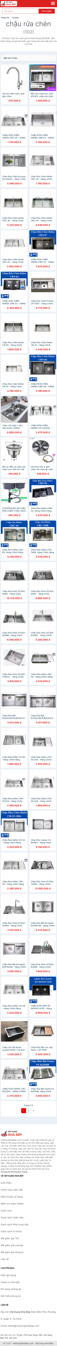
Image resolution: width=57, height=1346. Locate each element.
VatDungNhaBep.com (23, 1343)
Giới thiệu (6, 1182)
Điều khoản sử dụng (12, 1196)
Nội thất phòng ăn (11, 1296)
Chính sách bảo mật (12, 1189)
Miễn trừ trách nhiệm (12, 1203)
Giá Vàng (48, 1335)
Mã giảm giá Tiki (10, 1238)
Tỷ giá (19, 1335)
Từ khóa (15, 17)
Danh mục (6, 1210)
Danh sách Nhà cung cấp (14, 1224)
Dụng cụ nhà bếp (10, 1282)
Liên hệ (5, 1259)
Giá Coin (13, 1338)
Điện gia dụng (8, 1275)
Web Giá (4, 1338)
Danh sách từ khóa (11, 1231)
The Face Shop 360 (32, 1335)
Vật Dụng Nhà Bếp (44, 1343)
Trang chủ (5, 17)
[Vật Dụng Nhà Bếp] (15, 1133)
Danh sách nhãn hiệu (12, 1217)
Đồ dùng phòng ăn (11, 1289)
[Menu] (53, 3)
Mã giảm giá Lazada (12, 1245)
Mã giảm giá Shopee (12, 1252)
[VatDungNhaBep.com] (12, 4)
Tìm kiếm (47, 11)
